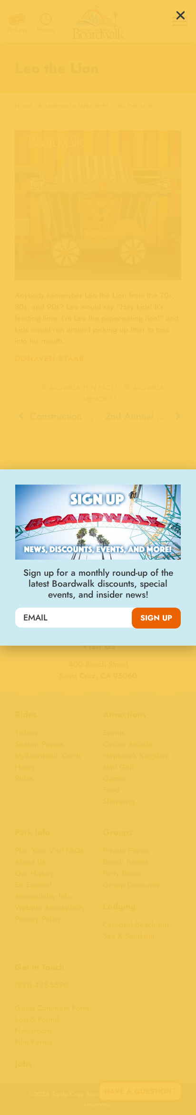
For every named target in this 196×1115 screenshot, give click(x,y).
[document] (98, 557)
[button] (180, 15)
